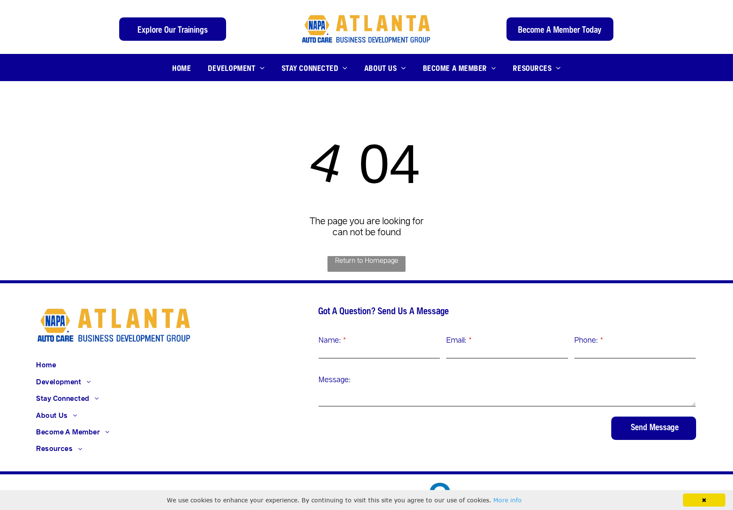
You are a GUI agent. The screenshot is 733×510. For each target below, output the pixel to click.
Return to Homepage (366, 260)
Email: (456, 339)
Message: (335, 379)
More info (507, 500)
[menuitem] (181, 67)
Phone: (586, 339)
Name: (330, 339)
